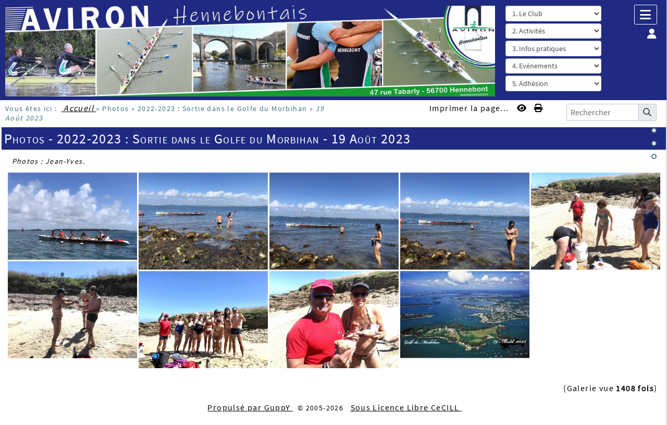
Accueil (78, 108)
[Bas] (654, 156)
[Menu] (645, 15)
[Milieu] (654, 143)
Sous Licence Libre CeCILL (406, 407)
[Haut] (654, 130)
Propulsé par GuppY (250, 407)
